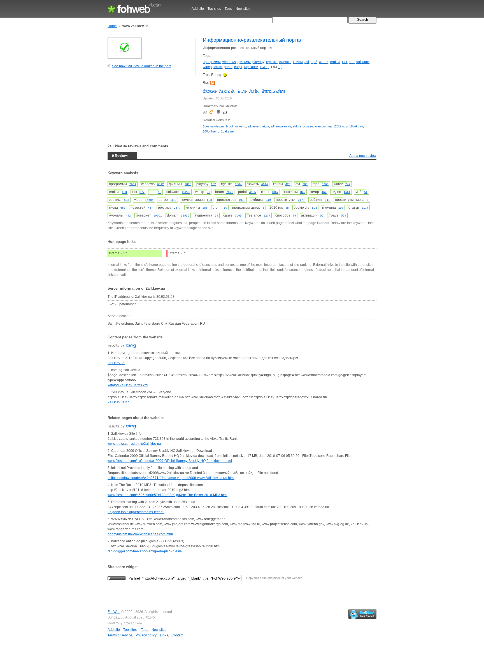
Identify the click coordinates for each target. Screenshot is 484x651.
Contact (177, 635)
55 (159, 192)
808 (314, 207)
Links (242, 90)
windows (229, 62)
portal (228, 67)
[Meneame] (212, 112)
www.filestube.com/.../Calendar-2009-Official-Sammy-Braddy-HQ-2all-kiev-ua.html (170, 461)
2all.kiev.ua (116, 363)
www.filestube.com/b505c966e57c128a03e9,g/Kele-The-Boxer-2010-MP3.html (167, 495)
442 (128, 215)
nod (352, 62)
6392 (160, 184)
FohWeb (114, 612)
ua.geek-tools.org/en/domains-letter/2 (136, 512)
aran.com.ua (323, 126)
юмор (264, 67)
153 (124, 192)
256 (205, 207)
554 (343, 215)
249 (268, 199)
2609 (132, 184)
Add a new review (362, 156)
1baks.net (227, 131)
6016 (264, 184)
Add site (198, 9)
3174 (365, 207)
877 (142, 192)
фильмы (244, 62)
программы (212, 62)
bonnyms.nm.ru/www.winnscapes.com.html (140, 534)
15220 (186, 192)
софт (238, 67)
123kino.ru (340, 126)
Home (112, 26)
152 (213, 184)
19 (225, 207)
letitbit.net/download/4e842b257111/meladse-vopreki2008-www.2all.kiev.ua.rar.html (171, 478)
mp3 (314, 62)
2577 (177, 207)
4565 (252, 192)
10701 (157, 215)
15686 (149, 199)
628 (209, 199)
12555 (185, 215)
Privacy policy (146, 635)
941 (327, 199)
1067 (275, 192)
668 (122, 207)
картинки (251, 67)
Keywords (226, 90)
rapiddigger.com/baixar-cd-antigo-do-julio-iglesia (145, 551)
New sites (243, 9)
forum (217, 67)
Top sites (214, 9)
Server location (273, 90)
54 (365, 192)
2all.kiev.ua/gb (118, 402)
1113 (173, 199)
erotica (335, 62)
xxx (344, 62)
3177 (301, 199)
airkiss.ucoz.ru (303, 126)
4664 (347, 192)
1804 (238, 184)
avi (306, 62)
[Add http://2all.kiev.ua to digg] (206, 112)
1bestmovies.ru (213, 126)
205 (305, 184)
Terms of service (120, 635)
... (279, 67)
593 (126, 199)
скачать (285, 62)
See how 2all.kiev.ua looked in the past (141, 66)
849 (302, 192)
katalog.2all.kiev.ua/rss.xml (128, 385)
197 (340, 207)
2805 (188, 184)
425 (287, 184)
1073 (242, 199)
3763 (325, 184)
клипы (298, 62)
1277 (267, 215)
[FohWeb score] (116, 578)
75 (294, 215)
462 (324, 192)
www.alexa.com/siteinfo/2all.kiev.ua (134, 444)
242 (347, 184)
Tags (228, 9)
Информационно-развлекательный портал (253, 40)
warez (323, 62)
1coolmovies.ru (235, 126)
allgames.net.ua (258, 126)
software (362, 62)
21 (208, 192)
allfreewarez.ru (281, 126)
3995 (238, 215)
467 (150, 207)
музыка (272, 62)
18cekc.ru (356, 126)
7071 (229, 192)
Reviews (209, 90)
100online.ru (211, 131)
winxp (207, 67)
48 (287, 207)
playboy (258, 62)
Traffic (254, 90)
